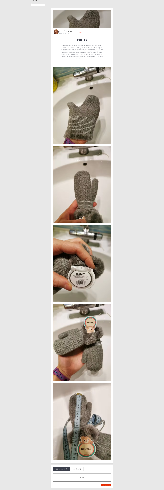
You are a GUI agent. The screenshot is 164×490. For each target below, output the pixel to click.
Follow (81, 32)
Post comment (106, 485)
